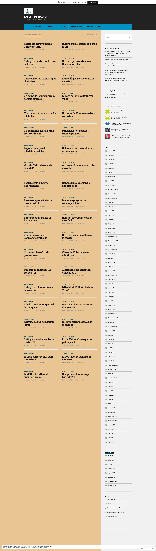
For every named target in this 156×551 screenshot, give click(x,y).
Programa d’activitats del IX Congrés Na (77, 306)
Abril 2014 (111, 348)
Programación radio (95, 27)
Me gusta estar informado (119, 117)
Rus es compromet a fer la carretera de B (38, 202)
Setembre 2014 (112, 326)
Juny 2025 (111, 211)
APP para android (77, 27)
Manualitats (111, 468)
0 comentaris (42, 49)
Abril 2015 (111, 296)
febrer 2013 (111, 408)
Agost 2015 (111, 279)
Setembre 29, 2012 (68, 119)
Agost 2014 (111, 331)
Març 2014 (111, 352)
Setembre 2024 (112, 249)
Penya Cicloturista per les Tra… (120, 137)
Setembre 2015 (112, 275)
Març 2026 (111, 172)
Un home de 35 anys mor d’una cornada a (78, 115)
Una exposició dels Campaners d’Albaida (35, 236)
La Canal (110, 455)
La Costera (110, 460)
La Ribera (110, 464)
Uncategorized (29, 41)
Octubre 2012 (112, 425)
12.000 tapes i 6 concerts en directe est (76, 358)
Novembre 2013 (113, 369)
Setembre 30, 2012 (30, 49)
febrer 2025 (111, 228)
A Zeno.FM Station (110, 97)
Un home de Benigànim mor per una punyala (39, 97)
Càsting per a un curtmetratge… (121, 123)
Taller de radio (35, 16)
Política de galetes (43, 547)
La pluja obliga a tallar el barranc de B (37, 219)
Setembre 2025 (112, 198)
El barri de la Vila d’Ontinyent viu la (78, 97)
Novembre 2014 (113, 318)
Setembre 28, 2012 (30, 223)
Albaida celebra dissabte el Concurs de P (76, 271)
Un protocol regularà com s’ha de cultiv (78, 167)
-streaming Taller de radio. (113, 91)
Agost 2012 (111, 433)
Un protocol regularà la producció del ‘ (36, 254)
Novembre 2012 (113, 420)
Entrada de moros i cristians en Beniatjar (117, 59)
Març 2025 (111, 224)
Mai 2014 (111, 343)
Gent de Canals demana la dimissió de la (76, 184)
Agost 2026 (111, 151)
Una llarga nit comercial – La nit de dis (40, 115)
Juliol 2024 (111, 258)
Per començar (92, 2)
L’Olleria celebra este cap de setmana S (77, 323)
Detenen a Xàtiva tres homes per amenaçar (77, 150)
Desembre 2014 (113, 313)
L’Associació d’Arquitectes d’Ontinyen (75, 254)
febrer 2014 (111, 356)
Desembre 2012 (113, 416)
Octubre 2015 (112, 271)
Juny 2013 (111, 391)
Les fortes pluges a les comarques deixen (74, 202)
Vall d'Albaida (111, 485)
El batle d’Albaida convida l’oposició (38, 167)
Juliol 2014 (111, 335)
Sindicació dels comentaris (115, 512)
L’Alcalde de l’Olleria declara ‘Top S (39, 323)
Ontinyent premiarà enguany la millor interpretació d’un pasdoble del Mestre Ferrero (116, 72)
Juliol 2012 (111, 438)
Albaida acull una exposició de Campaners (39, 306)
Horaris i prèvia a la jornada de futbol (77, 219)
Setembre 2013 (112, 378)
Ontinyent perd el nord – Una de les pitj (40, 63)
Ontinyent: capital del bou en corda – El (39, 341)
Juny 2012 (111, 442)
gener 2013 (111, 412)
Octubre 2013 (112, 373)
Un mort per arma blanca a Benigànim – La (76, 63)
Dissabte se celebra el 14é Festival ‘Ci (37, 271)
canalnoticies (115, 111)
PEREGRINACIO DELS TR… (119, 135)
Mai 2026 (111, 164)
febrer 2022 (111, 266)
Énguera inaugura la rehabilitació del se (35, 150)
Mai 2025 (111, 215)
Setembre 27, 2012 (30, 380)
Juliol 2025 (111, 206)
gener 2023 (111, 262)
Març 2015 (111, 301)
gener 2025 (111, 232)
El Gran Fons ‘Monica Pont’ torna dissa (38, 358)
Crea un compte (112, 499)
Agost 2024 (111, 254)
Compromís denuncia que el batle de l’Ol (77, 376)
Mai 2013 (111, 395)
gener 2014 (111, 361)
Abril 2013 (111, 399)
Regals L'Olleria (112, 473)
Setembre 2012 (112, 429)
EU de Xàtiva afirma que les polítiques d (77, 341)
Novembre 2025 (113, 189)
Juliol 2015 (111, 283)
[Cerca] (129, 37)
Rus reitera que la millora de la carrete (77, 236)
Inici (27, 27)
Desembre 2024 (113, 236)
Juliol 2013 (111, 386)
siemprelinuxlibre (116, 129)
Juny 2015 (111, 288)
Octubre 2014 (112, 322)
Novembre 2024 (113, 241)
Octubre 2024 (112, 245)
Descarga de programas (57, 27)
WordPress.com (112, 516)
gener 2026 (111, 181)
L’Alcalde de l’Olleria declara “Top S (77, 289)
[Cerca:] (118, 37)
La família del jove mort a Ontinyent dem (38, 45)
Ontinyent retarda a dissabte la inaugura (39, 289)
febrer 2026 (111, 176)
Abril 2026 (111, 168)
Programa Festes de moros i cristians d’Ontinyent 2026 (116, 65)
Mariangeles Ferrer (116, 123)
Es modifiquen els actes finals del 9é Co (78, 80)
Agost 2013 (111, 382)
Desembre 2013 (113, 365)
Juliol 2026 (111, 155)
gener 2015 (111, 309)
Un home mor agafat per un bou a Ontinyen (39, 132)
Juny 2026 (111, 159)
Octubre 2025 (112, 194)
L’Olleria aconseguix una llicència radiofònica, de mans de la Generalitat (117, 79)
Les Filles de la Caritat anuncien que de (36, 376)
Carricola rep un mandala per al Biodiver (40, 80)
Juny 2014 (111, 339)
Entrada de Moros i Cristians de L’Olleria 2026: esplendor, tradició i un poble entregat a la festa (117, 53)
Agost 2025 (111, 202)
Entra (109, 503)
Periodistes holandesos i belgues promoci (75, 132)
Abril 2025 (111, 219)
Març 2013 (111, 403)
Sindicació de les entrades (115, 508)
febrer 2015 (111, 305)
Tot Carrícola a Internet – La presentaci (37, 184)
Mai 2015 (111, 292)
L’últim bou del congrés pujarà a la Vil (79, 45)
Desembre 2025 (113, 185)
